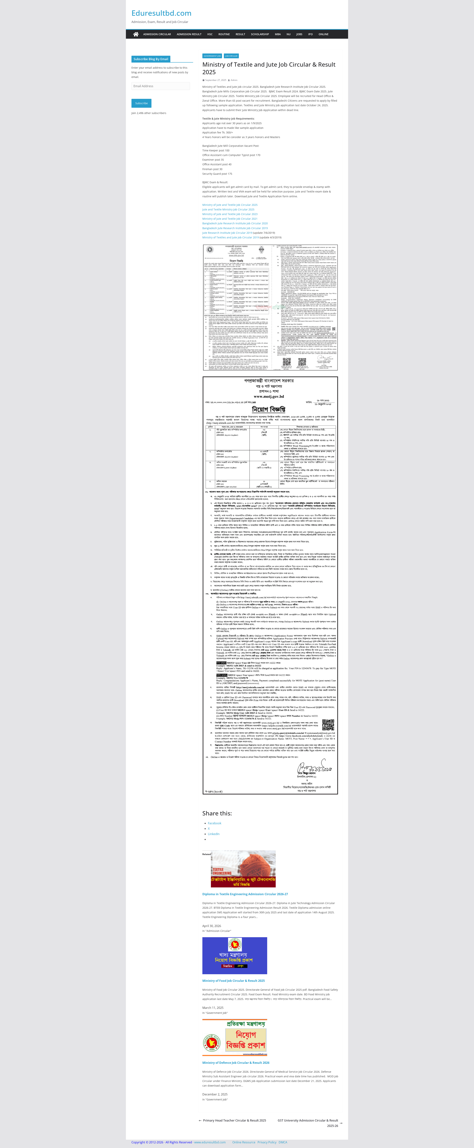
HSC (210, 34)
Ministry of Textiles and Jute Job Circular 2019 (230, 237)
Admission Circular (157, 34)
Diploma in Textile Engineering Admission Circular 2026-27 (245, 894)
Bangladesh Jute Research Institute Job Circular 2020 (235, 223)
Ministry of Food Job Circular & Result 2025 (233, 981)
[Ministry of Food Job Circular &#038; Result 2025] (234, 940)
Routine (224, 34)
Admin (234, 80)
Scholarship (260, 34)
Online (323, 34)
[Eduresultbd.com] (135, 34)
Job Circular (231, 56)
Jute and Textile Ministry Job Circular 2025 (228, 209)
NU (289, 34)
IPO (310, 34)
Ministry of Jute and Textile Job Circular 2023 (230, 214)
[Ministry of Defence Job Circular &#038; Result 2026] (234, 1022)
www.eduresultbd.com (210, 1142)
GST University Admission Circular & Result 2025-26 (308, 1123)
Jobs (299, 34)
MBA (278, 34)
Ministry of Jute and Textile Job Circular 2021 (230, 218)
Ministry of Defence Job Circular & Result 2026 (235, 1063)
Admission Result (189, 34)
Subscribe (141, 103)
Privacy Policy (267, 1142)
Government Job (212, 56)
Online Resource (243, 1142)
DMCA (283, 1142)
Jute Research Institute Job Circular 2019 (227, 232)
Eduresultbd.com (161, 13)
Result (240, 34)
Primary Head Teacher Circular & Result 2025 (234, 1120)
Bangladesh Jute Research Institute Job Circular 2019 (235, 228)
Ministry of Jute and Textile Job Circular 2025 (230, 205)
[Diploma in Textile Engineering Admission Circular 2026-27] (243, 853)
